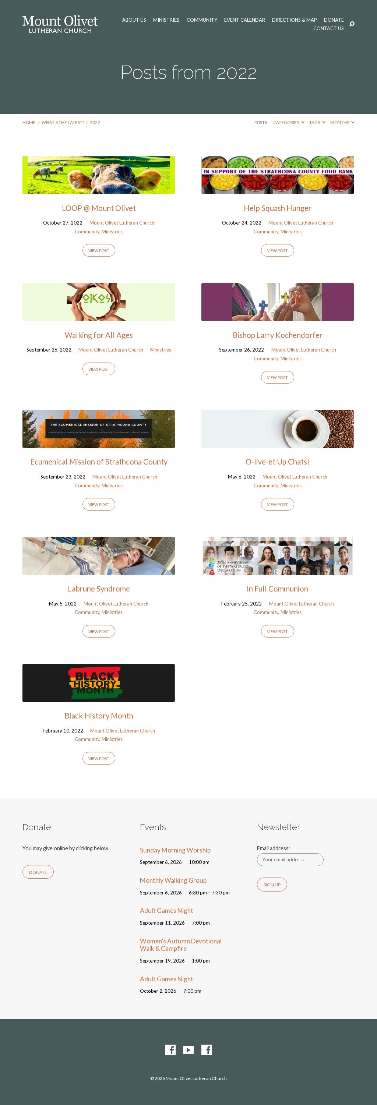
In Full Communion (277, 588)
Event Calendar (244, 20)
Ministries (166, 20)
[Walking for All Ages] (98, 316)
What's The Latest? (63, 122)
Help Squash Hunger (277, 208)
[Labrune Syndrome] (98, 570)
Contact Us (328, 28)
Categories (286, 122)
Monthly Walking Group (173, 880)
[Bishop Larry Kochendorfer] (277, 316)
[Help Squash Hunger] (277, 189)
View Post (98, 250)
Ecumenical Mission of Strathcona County (99, 461)
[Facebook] (170, 1050)
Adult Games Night (166, 910)
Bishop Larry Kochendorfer (278, 335)
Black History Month (98, 715)
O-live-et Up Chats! (278, 461)
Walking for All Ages (99, 335)
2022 (95, 122)
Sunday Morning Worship (175, 850)
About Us (134, 20)
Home (29, 122)
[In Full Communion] (277, 570)
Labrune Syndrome (99, 588)
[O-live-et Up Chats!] (277, 443)
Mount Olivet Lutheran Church (121, 223)
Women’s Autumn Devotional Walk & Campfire (181, 945)
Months (340, 122)
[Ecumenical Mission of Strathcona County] (98, 443)
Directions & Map (294, 20)
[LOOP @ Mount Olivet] (98, 189)
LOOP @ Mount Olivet (99, 208)
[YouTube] (188, 1050)
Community (202, 20)
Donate (334, 20)
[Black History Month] (98, 697)
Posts (260, 122)
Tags (315, 122)
